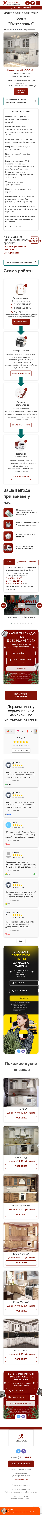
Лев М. (15, 823)
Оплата (32, 562)
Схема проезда (21, 1479)
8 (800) (21, 1457)
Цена (8, 562)
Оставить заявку (21, 321)
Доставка (22, 562)
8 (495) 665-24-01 (22, 308)
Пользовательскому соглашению (20, 678)
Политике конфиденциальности (19, 676)
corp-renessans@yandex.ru (21, 1469)
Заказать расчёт (21, 91)
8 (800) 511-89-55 (22, 304)
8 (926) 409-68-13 (22, 312)
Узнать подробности (34, 240)
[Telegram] (19, 1051)
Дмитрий (16, 793)
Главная (8, 13)
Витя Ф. (15, 912)
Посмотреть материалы (21, 695)
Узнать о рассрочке (21, 425)
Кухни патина (31, 13)
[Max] (23, 1051)
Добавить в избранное (21, 1485)
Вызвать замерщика (21, 373)
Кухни (18, 13)
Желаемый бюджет (23, 660)
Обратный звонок (21, 1464)
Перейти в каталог (21, 477)
